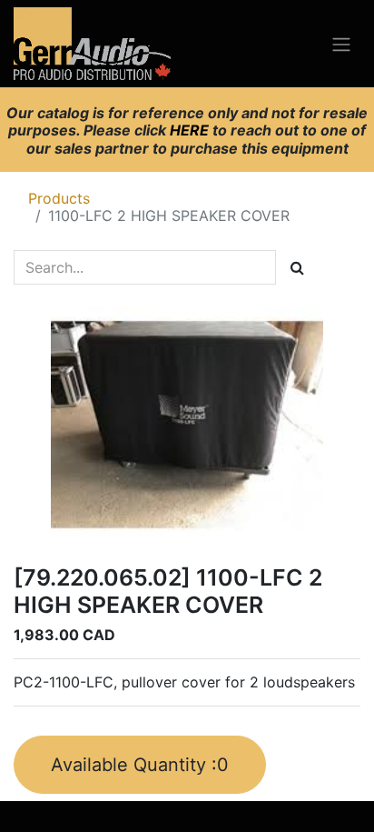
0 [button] (140, 765)
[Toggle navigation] (341, 44)
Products (59, 198)
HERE (191, 130)
